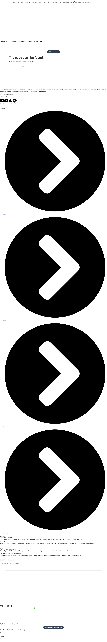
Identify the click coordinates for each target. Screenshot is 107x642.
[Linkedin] (2, 101)
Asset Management (5, 542)
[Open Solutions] (8, 41)
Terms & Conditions (14, 563)
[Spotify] (15, 101)
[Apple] (10, 101)
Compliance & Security (6, 537)
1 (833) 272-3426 (14, 104)
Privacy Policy (4, 563)
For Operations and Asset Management (11, 553)
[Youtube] (6, 101)
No (93, 2)
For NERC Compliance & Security (9, 549)
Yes (91, 2)
